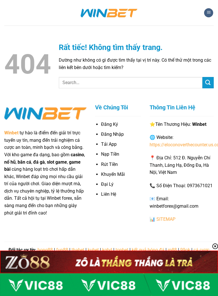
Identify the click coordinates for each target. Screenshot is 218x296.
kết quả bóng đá (148, 250)
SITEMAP (165, 219)
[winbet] (109, 13)
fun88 (62, 250)
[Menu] (208, 13)
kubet (93, 250)
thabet (78, 250)
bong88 (45, 250)
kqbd (107, 250)
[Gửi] (208, 82)
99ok (185, 250)
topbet (122, 250)
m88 (172, 250)
